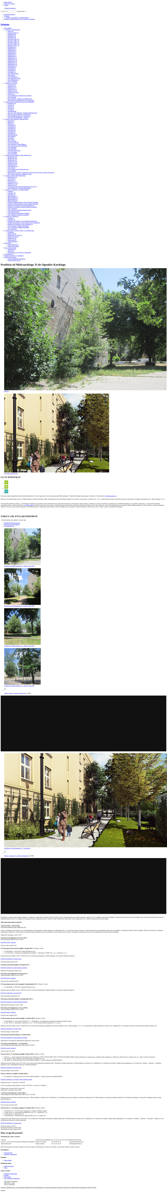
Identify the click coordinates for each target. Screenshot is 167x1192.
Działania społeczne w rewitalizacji (13, 255)
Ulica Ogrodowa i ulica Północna (17, 144)
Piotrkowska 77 (12, 87)
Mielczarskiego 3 (12, 196)
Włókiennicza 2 (12, 47)
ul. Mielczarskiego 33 (110, 496)
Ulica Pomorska (12, 147)
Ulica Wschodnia (12, 81)
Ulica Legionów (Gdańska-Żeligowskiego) (19, 210)
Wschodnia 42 (12, 131)
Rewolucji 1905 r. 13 (13, 39)
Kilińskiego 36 (12, 37)
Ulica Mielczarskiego (13, 211)
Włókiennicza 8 (12, 56)
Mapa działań (8, 28)
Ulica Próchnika (12, 149)
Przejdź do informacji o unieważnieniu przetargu (14, 967)
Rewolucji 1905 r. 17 (13, 42)
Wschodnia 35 (12, 130)
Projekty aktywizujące (10, 257)
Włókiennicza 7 (12, 55)
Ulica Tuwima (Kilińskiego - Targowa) (18, 117)
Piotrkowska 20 (12, 233)
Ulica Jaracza (11, 75)
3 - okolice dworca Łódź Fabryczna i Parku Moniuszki (19, 102)
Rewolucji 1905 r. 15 (13, 40)
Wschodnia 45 (12, 67)
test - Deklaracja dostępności (12, 1178)
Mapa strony (7, 1177)
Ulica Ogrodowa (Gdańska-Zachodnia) (18, 227)
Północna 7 (11, 122)
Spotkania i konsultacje (10, 1154)
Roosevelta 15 (11, 179)
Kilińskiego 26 (12, 34)
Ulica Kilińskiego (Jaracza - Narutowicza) (19, 116)
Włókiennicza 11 (12, 58)
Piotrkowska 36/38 (13, 237)
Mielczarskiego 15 (13, 197)
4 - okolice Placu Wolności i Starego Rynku (16, 119)
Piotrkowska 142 (12, 177)
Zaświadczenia (8, 1153)
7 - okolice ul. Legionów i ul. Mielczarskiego (16, 17)
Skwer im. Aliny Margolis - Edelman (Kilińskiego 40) (22, 113)
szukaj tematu (21, 11)
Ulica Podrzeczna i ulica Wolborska (17, 146)
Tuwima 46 (11, 108)
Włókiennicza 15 (12, 62)
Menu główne (8, 2)
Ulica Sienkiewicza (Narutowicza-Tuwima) (19, 95)
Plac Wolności (11, 136)
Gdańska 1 (11, 191)
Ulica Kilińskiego (12, 77)
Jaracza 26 (10, 31)
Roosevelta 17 (11, 180)
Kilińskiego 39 (12, 103)
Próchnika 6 (11, 232)
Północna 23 (11, 124)
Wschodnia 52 (12, 70)
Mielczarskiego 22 (13, 199)
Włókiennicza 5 (12, 51)
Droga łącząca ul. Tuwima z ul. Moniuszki (19, 252)
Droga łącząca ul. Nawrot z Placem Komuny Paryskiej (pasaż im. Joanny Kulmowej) (31, 172)
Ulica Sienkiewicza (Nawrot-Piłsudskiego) (19, 188)
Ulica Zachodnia (12, 153)
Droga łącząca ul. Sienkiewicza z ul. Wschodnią (21, 100)
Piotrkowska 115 (12, 160)
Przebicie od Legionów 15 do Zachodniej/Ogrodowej (22, 221)
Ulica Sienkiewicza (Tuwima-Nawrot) (18, 169)
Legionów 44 (11, 194)
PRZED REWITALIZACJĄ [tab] (12, 523)
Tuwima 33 (11, 105)
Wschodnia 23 (12, 127)
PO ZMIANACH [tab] (9, 526)
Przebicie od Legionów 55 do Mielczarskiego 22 (21, 205)
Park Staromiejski (12, 135)
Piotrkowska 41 (12, 238)
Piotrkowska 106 (12, 158)
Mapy (5, 1168)
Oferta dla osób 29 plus (14, 260)
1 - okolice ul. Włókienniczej (12, 29)
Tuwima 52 (11, 109)
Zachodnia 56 (11, 133)
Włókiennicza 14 (12, 61)
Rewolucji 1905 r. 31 (13, 45)
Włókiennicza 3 (12, 48)
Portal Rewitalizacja (9, 14)
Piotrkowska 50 (12, 240)
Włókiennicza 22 (12, 66)
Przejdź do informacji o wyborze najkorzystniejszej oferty (16, 1079)
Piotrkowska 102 (12, 157)
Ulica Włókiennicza (13, 80)
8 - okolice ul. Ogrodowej (11, 216)
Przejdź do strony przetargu (8, 942)
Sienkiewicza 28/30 (13, 92)
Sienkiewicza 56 (12, 182)
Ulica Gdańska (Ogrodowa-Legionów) (18, 215)
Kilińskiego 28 (12, 36)
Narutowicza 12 (12, 86)
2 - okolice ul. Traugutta (10, 83)
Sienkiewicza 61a (12, 163)
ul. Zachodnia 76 (8, 254)
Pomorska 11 (11, 120)
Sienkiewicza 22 (12, 89)
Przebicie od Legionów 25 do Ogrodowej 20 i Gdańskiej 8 (24, 222)
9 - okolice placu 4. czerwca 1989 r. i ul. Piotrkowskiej (19, 230)
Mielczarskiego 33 (13, 200)
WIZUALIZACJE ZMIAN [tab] (11, 524)
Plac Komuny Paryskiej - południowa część (20, 174)
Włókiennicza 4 (12, 50)
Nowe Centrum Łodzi (10, 248)
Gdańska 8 (11, 218)
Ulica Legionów (12, 141)
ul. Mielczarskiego (29, 505)
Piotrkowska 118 (12, 161)
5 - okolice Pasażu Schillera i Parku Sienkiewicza (17, 155)
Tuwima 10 (11, 251)
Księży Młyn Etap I (13, 244)
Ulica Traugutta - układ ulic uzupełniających (20, 98)
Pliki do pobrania (9, 1166)
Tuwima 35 (11, 106)
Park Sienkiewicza (13, 166)
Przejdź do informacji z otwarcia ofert (11, 959)
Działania (6, 16)
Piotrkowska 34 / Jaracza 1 (15, 235)
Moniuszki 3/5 (12, 249)
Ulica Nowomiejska (13, 142)
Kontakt (6, 1175)
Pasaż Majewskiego (13, 73)
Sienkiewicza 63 (12, 164)
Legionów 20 (11, 219)
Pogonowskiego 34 (13, 33)
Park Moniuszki (12, 111)
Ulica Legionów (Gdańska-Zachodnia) (18, 226)
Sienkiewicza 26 (12, 91)
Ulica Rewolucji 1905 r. (14, 78)
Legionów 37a (12, 193)
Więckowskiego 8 (12, 241)
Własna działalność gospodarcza (16, 259)
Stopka (6, 5)
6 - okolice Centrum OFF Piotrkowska (14, 175)
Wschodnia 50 (12, 69)
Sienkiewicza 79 (12, 185)
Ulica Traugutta (12, 97)
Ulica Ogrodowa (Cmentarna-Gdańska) (18, 213)
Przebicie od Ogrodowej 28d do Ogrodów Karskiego (22, 207)
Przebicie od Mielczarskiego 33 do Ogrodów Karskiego (19, 19)
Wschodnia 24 (12, 128)
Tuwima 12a (11, 94)
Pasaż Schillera (12, 171)
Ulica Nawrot (11, 168)
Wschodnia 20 (12, 125)
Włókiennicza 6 (12, 53)
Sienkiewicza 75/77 (13, 183)
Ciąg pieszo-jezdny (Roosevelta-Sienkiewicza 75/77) (22, 186)
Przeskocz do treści (9, 3)
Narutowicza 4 (12, 84)
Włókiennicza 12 (12, 59)
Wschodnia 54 (12, 72)
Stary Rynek (11, 139)
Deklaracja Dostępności (10, 1173)
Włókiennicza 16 (12, 64)
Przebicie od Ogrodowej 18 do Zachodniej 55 (20, 224)
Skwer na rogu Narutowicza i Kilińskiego (19, 114)
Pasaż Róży (11, 138)
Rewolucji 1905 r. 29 (13, 44)
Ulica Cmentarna (12, 208)
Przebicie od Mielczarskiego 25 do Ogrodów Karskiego (23, 204)
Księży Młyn (7, 243)
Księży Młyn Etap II (13, 246)
